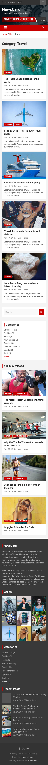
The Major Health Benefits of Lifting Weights (29, 695)
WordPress (32, 760)
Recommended (10, 346)
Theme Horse (22, 85)
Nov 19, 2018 (9, 85)
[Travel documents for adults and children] (24, 214)
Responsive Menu (43, 2)
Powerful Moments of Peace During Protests (26, 730)
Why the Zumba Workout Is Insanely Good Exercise (25, 707)
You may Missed (14, 366)
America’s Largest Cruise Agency (22, 182)
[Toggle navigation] (5, 28)
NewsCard (11, 9)
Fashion (7, 333)
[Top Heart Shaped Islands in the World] (24, 62)
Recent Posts (12, 689)
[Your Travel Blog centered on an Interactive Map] (24, 266)
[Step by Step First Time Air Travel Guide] (24, 114)
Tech (6, 353)
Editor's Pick (9, 330)
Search (41, 312)
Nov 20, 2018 (9, 406)
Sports (7, 350)
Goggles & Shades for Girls (19, 527)
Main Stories (9, 340)
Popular (8, 124)
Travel (8, 73)
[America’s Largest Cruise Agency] (24, 165)
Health (7, 336)
